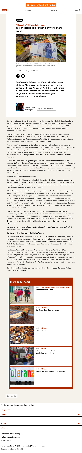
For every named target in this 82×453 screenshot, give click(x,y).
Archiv (19, 20)
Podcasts (53, 10)
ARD (10, 446)
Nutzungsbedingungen (10, 437)
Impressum (6, 440)
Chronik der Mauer (39, 446)
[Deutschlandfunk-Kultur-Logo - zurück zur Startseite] (41, 4)
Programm (28, 10)
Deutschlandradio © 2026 (12, 449)
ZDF (15, 446)
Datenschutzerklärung (10, 434)
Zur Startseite (11, 396)
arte (28, 446)
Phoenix (22, 446)
